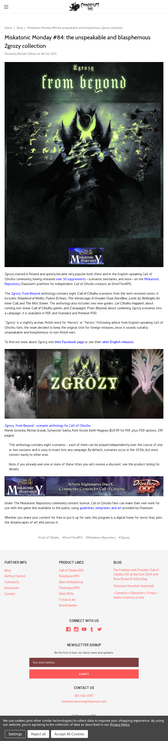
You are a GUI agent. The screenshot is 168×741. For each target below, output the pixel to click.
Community (12, 582)
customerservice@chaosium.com (84, 701)
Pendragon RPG (69, 588)
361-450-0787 (84, 695)
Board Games (68, 605)
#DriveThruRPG (72, 537)
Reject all (38, 734)
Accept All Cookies (69, 734)
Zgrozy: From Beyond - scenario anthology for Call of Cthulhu (48, 425)
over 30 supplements (71, 279)
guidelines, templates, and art (101, 508)
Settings (15, 734)
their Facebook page (69, 342)
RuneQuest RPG (69, 576)
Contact (10, 593)
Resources (12, 588)
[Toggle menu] (6, 7)
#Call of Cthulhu (48, 537)
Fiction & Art (67, 599)
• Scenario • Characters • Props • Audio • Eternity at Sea (136, 595)
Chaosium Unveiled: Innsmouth (134, 586)
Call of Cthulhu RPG (71, 570)
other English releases (118, 342)
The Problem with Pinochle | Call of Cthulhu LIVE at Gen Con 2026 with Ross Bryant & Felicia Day (136, 574)
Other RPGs (66, 593)
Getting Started (15, 576)
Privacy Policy (119, 724)
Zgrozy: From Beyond (25, 293)
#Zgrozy (124, 537)
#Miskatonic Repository (101, 537)
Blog (7, 570)
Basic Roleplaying (71, 582)
